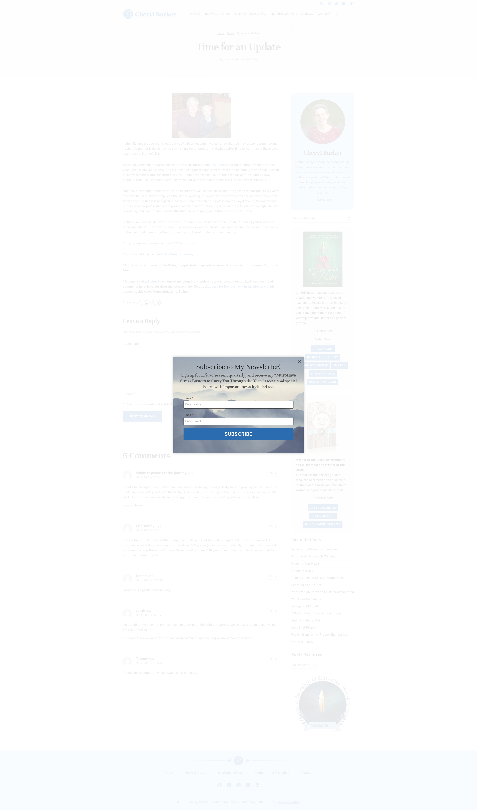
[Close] (299, 361)
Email (188, 415)
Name (188, 398)
